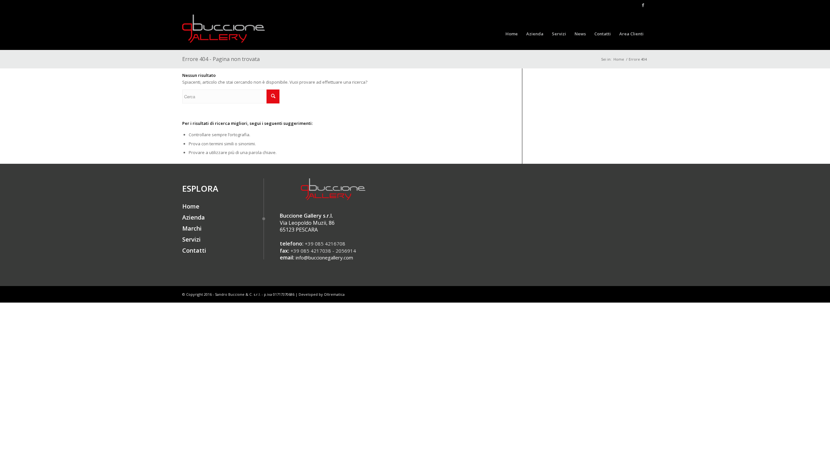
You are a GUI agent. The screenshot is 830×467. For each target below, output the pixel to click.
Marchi (192, 228)
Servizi (191, 239)
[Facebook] (643, 5)
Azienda (193, 217)
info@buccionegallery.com (324, 257)
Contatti (194, 250)
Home (618, 59)
